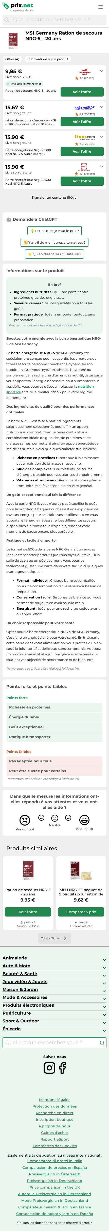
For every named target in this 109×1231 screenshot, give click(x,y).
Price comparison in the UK (54, 1187)
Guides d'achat (54, 1132)
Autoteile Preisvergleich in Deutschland (54, 1194)
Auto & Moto (16, 965)
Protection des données (54, 1106)
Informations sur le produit (47, 59)
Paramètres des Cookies (55, 1146)
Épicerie (12, 1028)
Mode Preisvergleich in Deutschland (54, 1200)
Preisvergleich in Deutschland (54, 1180)
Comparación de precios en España (54, 1167)
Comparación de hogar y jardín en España (54, 1213)
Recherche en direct (55, 1113)
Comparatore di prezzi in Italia (54, 1161)
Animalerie (15, 957)
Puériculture (17, 1013)
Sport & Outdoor (21, 1020)
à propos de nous (54, 1126)
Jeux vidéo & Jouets (25, 981)
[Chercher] (7, 20)
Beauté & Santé (20, 973)
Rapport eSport (55, 1139)
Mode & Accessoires (25, 997)
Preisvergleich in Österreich (54, 1174)
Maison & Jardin (20, 989)
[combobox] (58, 20)
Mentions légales (54, 1099)
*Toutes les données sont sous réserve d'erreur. (55, 1223)
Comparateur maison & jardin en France (54, 1207)
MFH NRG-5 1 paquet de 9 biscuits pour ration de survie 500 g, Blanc (81, 892)
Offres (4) (12, 59)
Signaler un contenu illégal (55, 197)
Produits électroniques (28, 1005)
